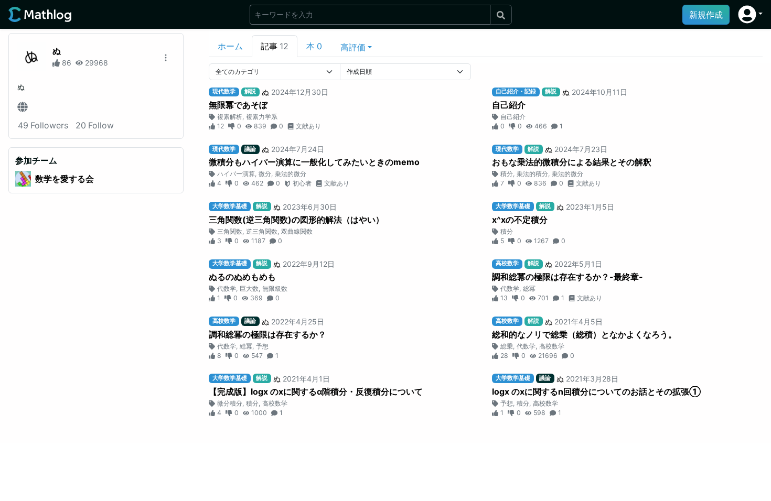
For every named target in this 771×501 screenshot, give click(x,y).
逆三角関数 (261, 231)
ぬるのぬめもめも (242, 276)
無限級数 (274, 288)
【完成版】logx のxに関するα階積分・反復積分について (316, 391)
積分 (506, 174)
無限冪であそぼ (238, 105)
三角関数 (229, 231)
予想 (262, 346)
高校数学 (551, 346)
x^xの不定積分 (520, 219)
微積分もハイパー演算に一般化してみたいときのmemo (314, 162)
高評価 (353, 47)
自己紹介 (509, 105)
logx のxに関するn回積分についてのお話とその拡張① (596, 391)
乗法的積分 (532, 174)
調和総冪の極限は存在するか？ (267, 334)
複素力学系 (261, 117)
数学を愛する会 (64, 178)
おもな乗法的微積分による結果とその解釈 (571, 162)
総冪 (529, 288)
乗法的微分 (290, 174)
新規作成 (706, 14)
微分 (265, 174)
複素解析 (229, 117)
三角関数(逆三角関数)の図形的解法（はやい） (296, 219)
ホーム (230, 46)
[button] (750, 14)
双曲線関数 (297, 231)
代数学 (226, 288)
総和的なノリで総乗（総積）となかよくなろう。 (584, 334)
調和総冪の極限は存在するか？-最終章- (567, 276)
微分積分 (229, 403)
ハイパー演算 (236, 174)
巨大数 (249, 288)
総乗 (506, 346)
